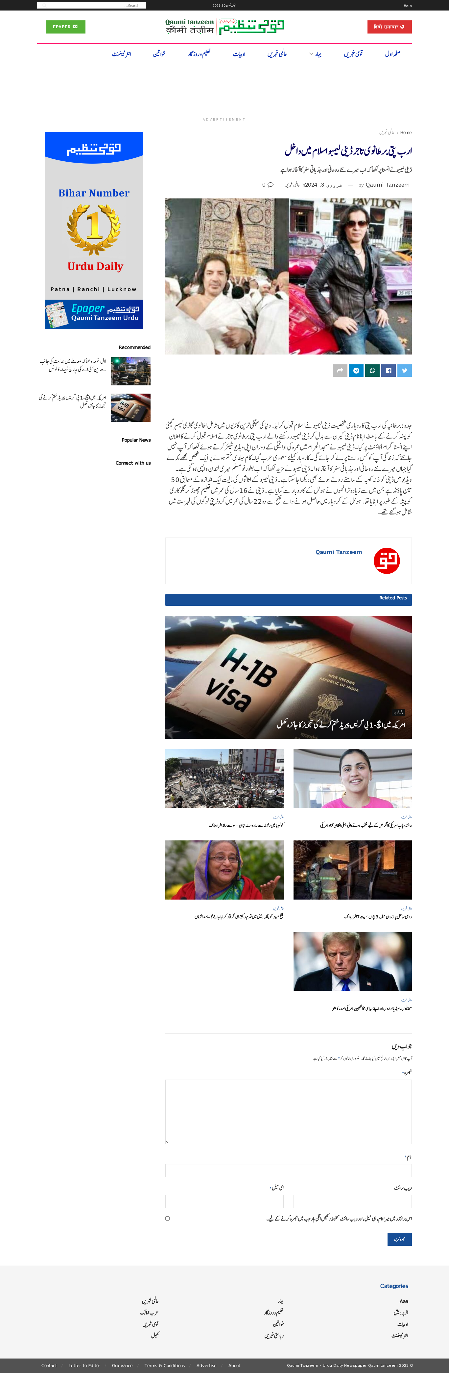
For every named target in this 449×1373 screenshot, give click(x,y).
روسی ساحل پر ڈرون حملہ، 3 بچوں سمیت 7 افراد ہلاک (378, 916)
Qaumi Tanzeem (388, 184)
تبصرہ (407, 1072)
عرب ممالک (149, 1313)
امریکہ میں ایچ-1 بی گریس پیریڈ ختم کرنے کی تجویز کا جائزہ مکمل (341, 725)
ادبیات (239, 54)
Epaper (63, 26)
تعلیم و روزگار (199, 54)
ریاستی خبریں (274, 1336)
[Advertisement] (224, 88)
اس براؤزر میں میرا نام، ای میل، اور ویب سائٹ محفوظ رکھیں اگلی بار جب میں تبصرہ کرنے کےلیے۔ (339, 1219)
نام (408, 1157)
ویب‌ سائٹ (403, 1188)
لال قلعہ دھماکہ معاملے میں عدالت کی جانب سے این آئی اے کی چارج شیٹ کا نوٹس (73, 365)
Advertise (207, 1365)
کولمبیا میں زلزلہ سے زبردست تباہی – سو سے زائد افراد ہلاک (246, 825)
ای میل (277, 1188)
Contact (49, 1365)
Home (408, 5)
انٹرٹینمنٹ (121, 54)
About (234, 1365)
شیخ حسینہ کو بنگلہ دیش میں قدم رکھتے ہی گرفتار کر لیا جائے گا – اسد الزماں (239, 916)
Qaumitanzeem (383, 1365)
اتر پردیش (401, 1313)
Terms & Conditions (165, 1365)
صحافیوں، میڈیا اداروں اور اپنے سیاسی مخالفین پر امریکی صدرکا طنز (372, 1008)
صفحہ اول (393, 54)
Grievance (122, 1365)
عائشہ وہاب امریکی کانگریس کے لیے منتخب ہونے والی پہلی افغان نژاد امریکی (366, 825)
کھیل (155, 1336)
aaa (404, 1301)
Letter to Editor (84, 1365)
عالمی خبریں (277, 54)
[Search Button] (42, 5)
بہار (318, 54)
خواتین (159, 54)
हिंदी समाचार (387, 26)
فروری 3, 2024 (324, 184)
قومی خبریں (353, 54)
